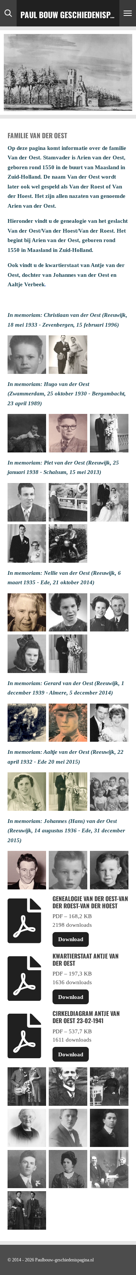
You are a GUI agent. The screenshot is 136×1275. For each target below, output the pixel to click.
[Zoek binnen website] (8, 13)
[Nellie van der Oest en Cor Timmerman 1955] (67, 653)
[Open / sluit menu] (127, 13)
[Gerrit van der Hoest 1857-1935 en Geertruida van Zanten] (109, 1169)
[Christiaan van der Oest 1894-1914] (109, 1127)
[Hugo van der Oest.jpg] (67, 433)
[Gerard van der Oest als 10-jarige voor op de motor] (26, 722)
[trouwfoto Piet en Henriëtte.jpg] (26, 543)
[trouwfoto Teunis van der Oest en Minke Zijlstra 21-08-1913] (26, 1210)
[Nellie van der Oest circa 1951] (67, 612)
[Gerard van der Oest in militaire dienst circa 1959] (67, 722)
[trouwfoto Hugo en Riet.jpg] (109, 433)
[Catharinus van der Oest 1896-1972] (67, 1127)
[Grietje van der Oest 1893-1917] (67, 1169)
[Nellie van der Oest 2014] (26, 612)
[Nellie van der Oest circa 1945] (26, 653)
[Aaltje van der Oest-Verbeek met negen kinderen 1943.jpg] (109, 791)
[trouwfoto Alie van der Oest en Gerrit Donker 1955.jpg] (67, 791)
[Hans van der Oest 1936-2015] (26, 870)
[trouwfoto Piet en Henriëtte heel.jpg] (109, 502)
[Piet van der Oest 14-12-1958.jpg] (26, 502)
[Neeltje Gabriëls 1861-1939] (109, 1086)
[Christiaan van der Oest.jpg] (26, 354)
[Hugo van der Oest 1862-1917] (67, 1086)
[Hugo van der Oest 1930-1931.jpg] (26, 433)
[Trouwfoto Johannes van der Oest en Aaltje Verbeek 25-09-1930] (26, 1086)
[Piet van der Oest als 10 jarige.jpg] (67, 543)
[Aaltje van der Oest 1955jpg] (26, 791)
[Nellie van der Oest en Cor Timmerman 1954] (109, 612)
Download (70, 939)
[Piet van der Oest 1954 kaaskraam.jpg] (67, 502)
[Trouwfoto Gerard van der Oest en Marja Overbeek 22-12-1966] (109, 722)
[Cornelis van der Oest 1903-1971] (26, 1169)
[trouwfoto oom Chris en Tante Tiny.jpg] (67, 354)
